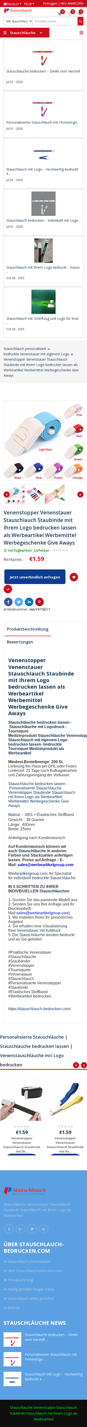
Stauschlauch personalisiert (25, 348)
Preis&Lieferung (20, 1280)
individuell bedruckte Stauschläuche (45, 878)
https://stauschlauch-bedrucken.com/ (39, 1009)
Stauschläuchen (54, 891)
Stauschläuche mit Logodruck (37, 727)
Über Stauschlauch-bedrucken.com (35, 1270)
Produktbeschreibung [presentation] (27, 629)
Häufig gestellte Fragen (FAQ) (31, 1289)
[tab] (28, 629)
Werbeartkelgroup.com (27, 873)
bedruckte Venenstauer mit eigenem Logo (36, 354)
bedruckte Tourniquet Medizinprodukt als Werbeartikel (36, 748)
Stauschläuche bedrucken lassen (39, 722)
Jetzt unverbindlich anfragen (35, 577)
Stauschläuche (51, 735)
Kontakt (14, 1307)
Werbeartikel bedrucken (30, 996)
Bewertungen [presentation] (20, 642)
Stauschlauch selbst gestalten (31, 1298)
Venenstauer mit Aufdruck (39, 930)
